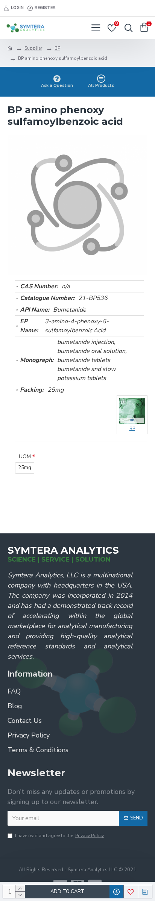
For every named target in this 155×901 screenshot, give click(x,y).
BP (57, 48)
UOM (25, 456)
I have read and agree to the (59, 836)
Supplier (33, 48)
